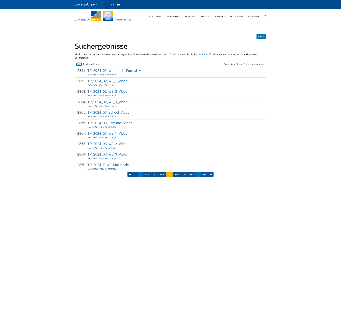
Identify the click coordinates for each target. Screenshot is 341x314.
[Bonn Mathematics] (103, 16)
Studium (205, 16)
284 (147, 174)
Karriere (220, 16)
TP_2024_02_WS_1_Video (107, 81)
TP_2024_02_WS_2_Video (107, 92)
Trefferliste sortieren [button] (254, 64)
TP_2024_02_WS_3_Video (107, 102)
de (118, 4)
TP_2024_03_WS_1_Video (107, 133)
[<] (130, 174)
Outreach (253, 16)
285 (154, 174)
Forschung (155, 16)
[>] (211, 174)
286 (162, 174)
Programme (236, 16)
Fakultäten (202, 54)
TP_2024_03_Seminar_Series (109, 123)
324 (204, 174)
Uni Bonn (163, 54)
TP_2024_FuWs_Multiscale (108, 165)
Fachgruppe (173, 16)
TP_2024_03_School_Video (108, 112)
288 (177, 174)
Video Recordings (107, 74)
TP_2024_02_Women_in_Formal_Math (117, 71)
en (112, 4)
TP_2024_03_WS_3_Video (107, 154)
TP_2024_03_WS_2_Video (107, 144)
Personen (190, 16)
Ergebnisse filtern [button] (233, 64)
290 (192, 174)
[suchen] (264, 18)
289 (184, 174)
